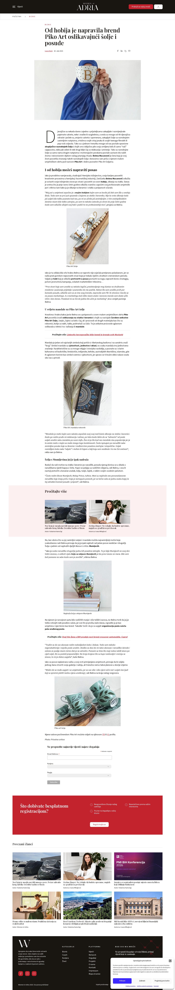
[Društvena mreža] (20, 973)
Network (92, 955)
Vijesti (91, 952)
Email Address (53, 754)
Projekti (92, 961)
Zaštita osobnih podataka (145, 986)
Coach (64, 955)
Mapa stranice (94, 974)
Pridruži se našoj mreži (141, 6)
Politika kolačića (131, 986)
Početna (17, 16)
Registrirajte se (99, 824)
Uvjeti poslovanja (102, 985)
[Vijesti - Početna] (87, 7)
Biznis (32, 16)
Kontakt (156, 986)
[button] (170, 961)
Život (64, 961)
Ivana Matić (49, 51)
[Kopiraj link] (125, 51)
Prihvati (122, 981)
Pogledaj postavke (162, 981)
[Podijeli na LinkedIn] (122, 51)
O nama (92, 964)
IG (108, 734)
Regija (49, 772)
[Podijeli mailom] (129, 51)
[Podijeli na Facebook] (118, 51)
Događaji (92, 958)
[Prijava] (158, 6)
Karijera (50, 764)
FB (103, 734)
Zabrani (142, 981)
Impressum (93, 971)
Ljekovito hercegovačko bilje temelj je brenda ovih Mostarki (95, 334)
